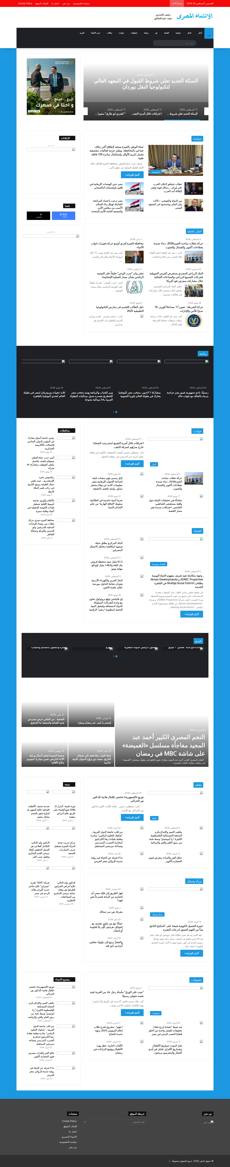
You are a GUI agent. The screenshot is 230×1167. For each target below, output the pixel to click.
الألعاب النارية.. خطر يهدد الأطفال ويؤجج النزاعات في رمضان (108, 1049)
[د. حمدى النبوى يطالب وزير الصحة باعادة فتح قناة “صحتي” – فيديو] (201, 649)
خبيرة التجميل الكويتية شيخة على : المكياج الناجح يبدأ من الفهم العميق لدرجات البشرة (176, 927)
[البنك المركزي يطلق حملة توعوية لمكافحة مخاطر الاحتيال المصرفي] (142, 539)
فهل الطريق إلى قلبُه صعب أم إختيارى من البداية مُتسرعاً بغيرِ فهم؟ (106, 896)
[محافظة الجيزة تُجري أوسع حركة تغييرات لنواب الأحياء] (134, 257)
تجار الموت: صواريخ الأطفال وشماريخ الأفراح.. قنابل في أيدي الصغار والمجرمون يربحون (165, 1049)
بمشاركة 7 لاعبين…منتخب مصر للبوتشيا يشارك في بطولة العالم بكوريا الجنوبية (140, 394)
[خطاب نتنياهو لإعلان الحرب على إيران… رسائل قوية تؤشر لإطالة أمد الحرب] (194, 188)
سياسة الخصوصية (81, 3)
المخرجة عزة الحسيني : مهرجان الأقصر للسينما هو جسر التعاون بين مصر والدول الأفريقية (92, 759)
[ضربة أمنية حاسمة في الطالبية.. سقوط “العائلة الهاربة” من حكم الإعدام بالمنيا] (142, 496)
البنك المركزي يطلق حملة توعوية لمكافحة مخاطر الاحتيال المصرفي (106, 546)
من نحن (66, 3)
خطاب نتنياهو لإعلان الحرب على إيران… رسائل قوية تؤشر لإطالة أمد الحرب (166, 187)
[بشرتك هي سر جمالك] (142, 907)
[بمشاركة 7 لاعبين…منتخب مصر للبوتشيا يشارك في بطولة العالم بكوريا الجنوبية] (139, 372)
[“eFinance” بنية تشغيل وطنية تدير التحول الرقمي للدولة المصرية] (156, 649)
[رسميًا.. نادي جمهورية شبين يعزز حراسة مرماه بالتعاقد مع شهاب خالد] (186, 372)
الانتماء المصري (69, 1136)
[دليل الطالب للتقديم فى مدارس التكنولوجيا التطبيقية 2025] (142, 316)
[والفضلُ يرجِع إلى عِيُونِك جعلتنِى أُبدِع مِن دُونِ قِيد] (142, 938)
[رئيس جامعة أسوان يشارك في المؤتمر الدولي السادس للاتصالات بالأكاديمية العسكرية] (66, 442)
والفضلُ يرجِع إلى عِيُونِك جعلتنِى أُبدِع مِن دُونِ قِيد (106, 943)
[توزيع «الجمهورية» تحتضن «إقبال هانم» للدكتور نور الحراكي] (66, 991)
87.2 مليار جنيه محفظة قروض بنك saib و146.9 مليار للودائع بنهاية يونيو (107, 565)
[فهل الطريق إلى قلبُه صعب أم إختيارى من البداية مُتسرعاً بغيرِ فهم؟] (142, 889)
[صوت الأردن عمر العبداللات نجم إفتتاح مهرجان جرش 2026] (45, 707)
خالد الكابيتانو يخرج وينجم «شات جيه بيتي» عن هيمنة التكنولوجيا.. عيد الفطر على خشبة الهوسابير (45, 759)
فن (156, 33)
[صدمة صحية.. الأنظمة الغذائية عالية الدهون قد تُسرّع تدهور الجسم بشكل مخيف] (38, 796)
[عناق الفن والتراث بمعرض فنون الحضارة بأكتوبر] (201, 853)
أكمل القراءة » (132, 174)
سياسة (178, 33)
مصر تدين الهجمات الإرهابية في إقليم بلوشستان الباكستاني (106, 185)
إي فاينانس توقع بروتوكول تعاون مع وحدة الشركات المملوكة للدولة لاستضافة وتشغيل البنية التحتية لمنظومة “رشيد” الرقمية (106, 606)
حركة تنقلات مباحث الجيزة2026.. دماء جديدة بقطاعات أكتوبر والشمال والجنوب (178, 245)
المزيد (82, 33)
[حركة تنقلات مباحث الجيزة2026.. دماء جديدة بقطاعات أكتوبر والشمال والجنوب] (194, 257)
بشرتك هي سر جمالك (111, 911)
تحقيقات (134, 33)
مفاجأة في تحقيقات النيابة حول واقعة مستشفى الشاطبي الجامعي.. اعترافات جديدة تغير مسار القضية (165, 505)
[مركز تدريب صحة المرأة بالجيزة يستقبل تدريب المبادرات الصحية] (64, 832)
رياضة (146, 33)
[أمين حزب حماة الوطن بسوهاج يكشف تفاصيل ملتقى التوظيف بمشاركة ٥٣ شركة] (66, 462)
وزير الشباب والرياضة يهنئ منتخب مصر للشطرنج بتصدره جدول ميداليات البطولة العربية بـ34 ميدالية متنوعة (91, 396)
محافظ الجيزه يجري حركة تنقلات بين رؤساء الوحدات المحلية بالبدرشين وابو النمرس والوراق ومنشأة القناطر (41, 527)
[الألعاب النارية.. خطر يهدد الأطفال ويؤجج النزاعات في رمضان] (142, 1041)
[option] (146, 86)
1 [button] (116, 412)
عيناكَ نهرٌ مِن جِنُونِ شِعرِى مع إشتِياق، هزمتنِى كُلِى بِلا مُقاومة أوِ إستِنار (106, 927)
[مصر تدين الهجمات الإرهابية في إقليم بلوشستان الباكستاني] (134, 188)
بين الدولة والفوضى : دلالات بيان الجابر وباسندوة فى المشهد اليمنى (165, 204)
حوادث (121, 33)
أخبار (200, 33)
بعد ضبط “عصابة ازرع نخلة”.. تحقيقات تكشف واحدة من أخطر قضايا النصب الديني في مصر (165, 1030)
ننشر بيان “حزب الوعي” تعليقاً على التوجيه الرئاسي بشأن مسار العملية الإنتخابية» (120, 275)
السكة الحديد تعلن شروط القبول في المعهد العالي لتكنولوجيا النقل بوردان (146, 83)
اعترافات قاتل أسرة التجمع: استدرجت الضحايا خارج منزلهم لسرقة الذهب (118, 445)
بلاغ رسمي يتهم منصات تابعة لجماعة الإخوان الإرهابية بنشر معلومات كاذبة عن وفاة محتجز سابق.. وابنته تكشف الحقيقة (107, 483)
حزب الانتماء (95, 33)
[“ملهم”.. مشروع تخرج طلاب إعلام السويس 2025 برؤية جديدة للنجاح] (142, 1022)
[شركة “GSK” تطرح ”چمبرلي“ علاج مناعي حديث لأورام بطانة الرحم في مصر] (38, 872)
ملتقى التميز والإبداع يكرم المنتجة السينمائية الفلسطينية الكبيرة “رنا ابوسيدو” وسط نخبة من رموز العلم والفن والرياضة (165, 837)
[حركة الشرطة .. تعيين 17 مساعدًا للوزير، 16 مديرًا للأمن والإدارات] (194, 320)
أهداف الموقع (42, 3)
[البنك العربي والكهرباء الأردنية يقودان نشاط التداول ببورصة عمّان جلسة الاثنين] (142, 576)
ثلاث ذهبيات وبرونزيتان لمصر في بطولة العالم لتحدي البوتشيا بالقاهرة (44, 394)
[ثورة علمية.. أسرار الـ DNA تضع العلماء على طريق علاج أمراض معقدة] (64, 796)
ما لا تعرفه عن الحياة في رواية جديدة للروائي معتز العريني (107, 859)
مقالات (109, 33)
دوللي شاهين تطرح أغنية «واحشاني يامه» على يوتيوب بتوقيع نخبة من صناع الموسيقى (162, 745)
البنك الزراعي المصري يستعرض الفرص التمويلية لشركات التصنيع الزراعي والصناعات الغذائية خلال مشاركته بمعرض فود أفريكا (176, 277)
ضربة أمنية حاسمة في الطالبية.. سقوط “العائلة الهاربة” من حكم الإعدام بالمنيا (106, 503)
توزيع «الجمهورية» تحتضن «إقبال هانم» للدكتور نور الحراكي (41, 990)
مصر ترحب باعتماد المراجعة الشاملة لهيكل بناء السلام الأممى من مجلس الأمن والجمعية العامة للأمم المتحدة (107, 206)
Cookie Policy (25, 3)
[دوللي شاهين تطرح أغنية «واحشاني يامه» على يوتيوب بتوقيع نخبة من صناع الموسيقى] (161, 727)
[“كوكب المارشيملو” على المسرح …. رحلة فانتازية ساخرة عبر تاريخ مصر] (91, 707)
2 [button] (113, 412)
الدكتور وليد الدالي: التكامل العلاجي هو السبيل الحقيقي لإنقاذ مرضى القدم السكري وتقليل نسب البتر (39, 849)
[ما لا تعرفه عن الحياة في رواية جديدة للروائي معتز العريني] (142, 853)
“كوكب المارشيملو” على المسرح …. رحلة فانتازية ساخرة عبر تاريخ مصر (92, 720)
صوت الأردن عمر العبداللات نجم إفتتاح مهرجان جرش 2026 (47, 720)
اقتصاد (166, 33)
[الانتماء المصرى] (182, 15)
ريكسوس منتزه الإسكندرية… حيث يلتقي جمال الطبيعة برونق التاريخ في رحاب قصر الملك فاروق (41, 484)
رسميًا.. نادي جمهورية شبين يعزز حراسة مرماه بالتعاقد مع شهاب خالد (187, 394)
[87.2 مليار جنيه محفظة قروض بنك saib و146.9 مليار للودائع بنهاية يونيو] (142, 557)
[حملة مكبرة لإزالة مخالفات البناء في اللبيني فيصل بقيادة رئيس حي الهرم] (111, 649)
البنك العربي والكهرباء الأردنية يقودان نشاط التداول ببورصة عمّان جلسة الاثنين (107, 584)
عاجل (189, 33)
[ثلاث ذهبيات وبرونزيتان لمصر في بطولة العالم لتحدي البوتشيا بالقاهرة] (43, 372)
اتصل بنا (55, 3)
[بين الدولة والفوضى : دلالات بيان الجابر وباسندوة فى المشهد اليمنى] (194, 205)
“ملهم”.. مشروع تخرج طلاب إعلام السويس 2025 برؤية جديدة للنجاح (108, 1030)
